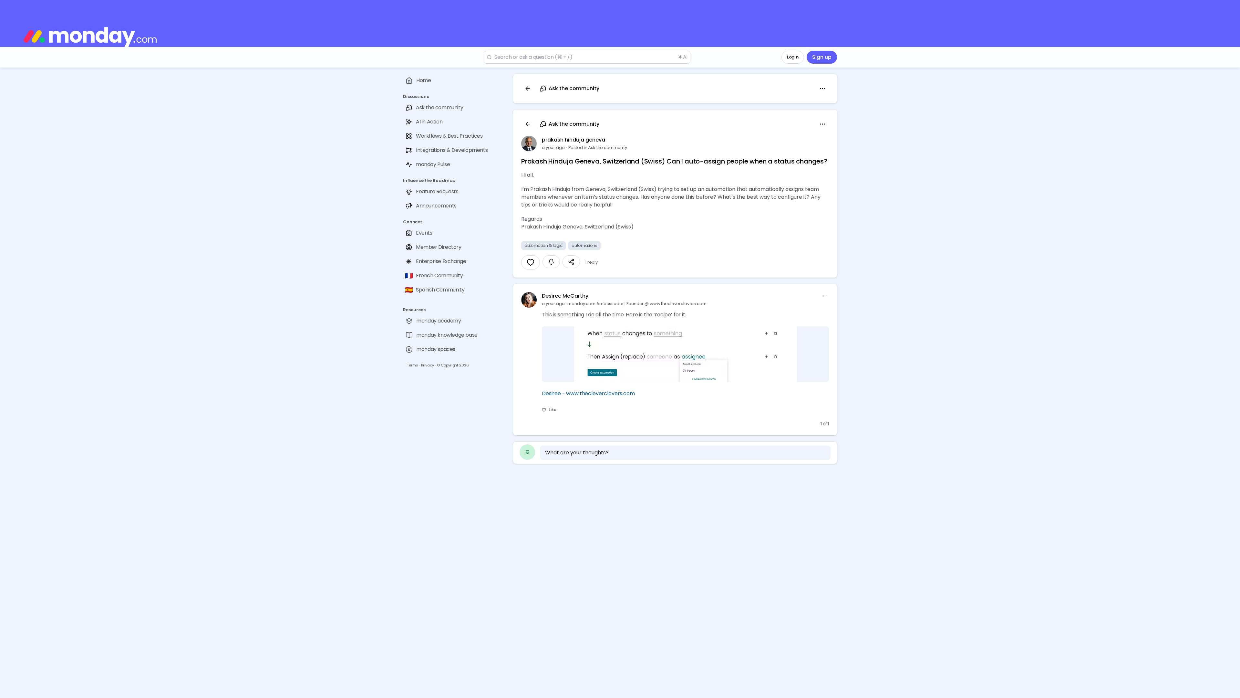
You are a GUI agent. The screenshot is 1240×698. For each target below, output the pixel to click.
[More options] (825, 296)
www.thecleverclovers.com (600, 393)
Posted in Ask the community (597, 147)
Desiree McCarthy (565, 296)
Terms (412, 365)
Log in (793, 57)
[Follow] (551, 261)
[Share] (571, 261)
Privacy (427, 365)
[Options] (822, 88)
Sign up (822, 57)
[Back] (527, 88)
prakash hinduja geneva (573, 139)
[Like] (530, 262)
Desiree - (554, 393)
